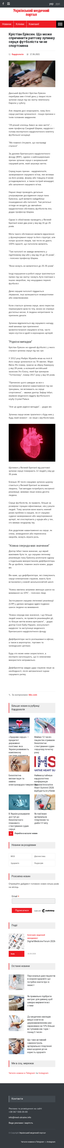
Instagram (43, 1073)
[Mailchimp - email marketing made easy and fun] (44, 912)
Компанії (34, 24)
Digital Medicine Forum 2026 (41, 941)
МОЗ (13, 856)
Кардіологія (18, 54)
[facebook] (3, 3)
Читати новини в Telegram (22, 1073)
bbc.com (33, 695)
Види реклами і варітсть (21, 1123)
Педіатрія (38, 863)
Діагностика (39, 856)
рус (58, 3)
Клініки (20, 24)
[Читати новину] (19, 725)
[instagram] (8, 3)
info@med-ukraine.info (20, 1117)
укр (51, 3)
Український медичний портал (32, 1133)
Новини (6, 24)
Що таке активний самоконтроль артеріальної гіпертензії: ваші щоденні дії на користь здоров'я (39, 1046)
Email (15, 896)
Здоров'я (15, 863)
